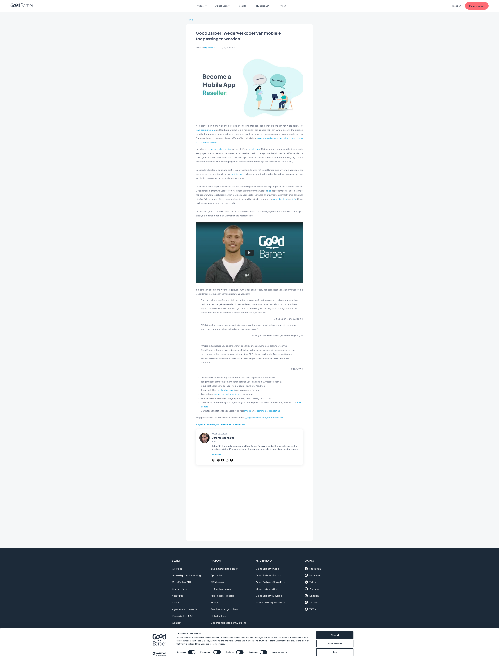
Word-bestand (280, 199)
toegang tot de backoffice (226, 394)
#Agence (200, 424)
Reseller (242, 5)
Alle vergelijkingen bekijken (270, 602)
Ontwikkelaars (218, 615)
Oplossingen (221, 5)
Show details (278, 652)
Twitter (313, 582)
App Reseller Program (222, 595)
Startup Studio (180, 588)
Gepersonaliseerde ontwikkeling (228, 622)
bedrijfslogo (237, 174)
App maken (217, 575)
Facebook (315, 568)
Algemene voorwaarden (185, 609)
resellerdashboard (226, 390)
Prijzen (283, 5)
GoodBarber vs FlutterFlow (270, 582)
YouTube (314, 588)
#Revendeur (239, 424)
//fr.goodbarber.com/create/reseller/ (264, 417)
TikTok (312, 609)
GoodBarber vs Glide (267, 588)
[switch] (217, 652)
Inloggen (456, 5)
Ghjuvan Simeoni (210, 47)
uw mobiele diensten (221, 149)
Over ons (177, 568)
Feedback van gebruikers (224, 609)
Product (200, 5)
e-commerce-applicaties (267, 410)
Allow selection (335, 643)
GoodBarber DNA (181, 582)
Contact (176, 622)
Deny (335, 652)
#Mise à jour (213, 424)
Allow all (335, 635)
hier (269, 190)
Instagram (314, 575)
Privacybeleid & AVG (183, 615)
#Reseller (226, 424)
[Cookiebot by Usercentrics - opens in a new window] (159, 654)
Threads (313, 602)
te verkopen (254, 149)
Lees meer (217, 454)
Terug (190, 19)
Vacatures (177, 595)
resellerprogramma (205, 129)
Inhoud (247, 410)
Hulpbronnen (262, 5)
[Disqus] (249, 501)
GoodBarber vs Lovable (269, 595)
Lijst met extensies (221, 588)
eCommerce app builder (224, 568)
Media (175, 602)
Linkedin (314, 595)
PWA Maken (217, 582)
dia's (293, 199)
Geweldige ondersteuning (186, 575)
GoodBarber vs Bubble (268, 575)
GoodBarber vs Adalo (268, 568)
